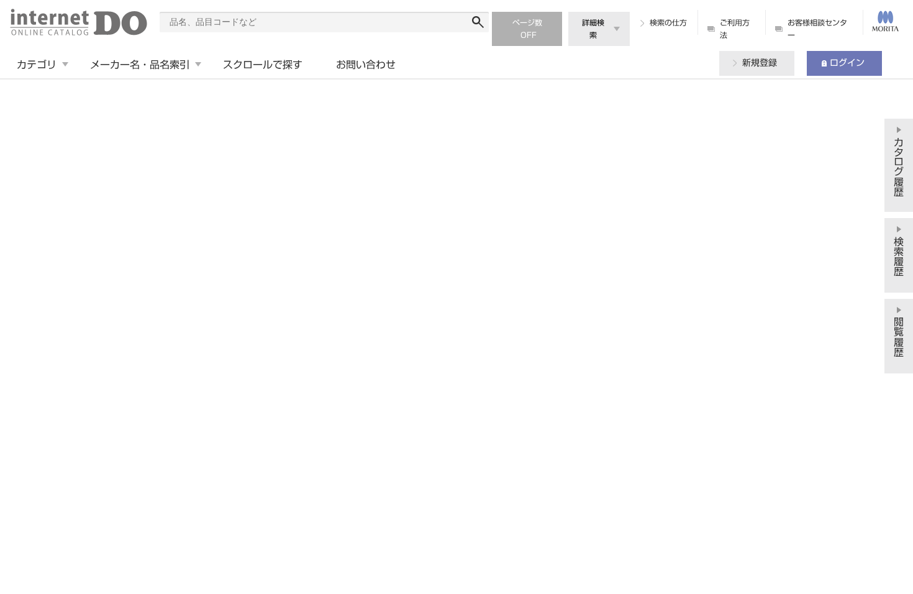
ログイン (847, 62)
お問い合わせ (366, 65)
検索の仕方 (668, 22)
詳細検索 (593, 29)
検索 (478, 22)
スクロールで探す (262, 65)
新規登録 (759, 62)
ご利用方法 (735, 29)
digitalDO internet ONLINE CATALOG (78, 22)
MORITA (885, 21)
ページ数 (527, 22)
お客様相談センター (817, 29)
